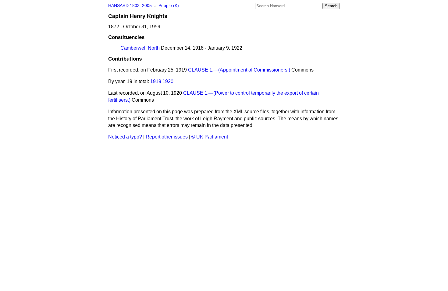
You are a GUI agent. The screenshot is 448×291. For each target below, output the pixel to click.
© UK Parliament (209, 136)
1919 (155, 81)
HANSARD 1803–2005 (130, 5)
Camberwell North (140, 48)
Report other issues (167, 136)
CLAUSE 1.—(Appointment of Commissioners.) (239, 69)
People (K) (168, 5)
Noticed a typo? (125, 136)
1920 (167, 81)
